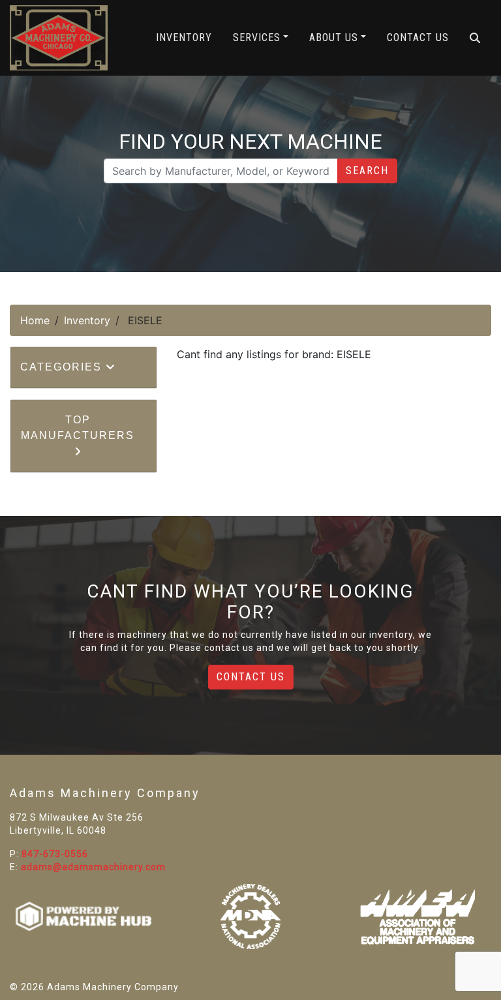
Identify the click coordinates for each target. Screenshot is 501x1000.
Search (367, 170)
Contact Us (418, 37)
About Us (333, 37)
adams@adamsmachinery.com (93, 867)
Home (35, 320)
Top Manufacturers (77, 427)
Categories (63, 366)
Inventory (184, 37)
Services (257, 37)
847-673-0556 (55, 854)
